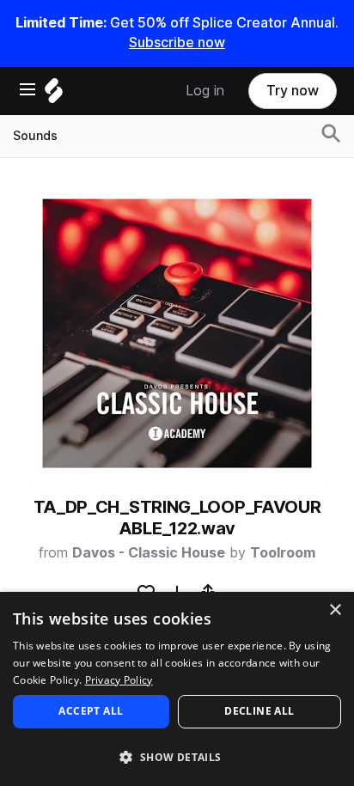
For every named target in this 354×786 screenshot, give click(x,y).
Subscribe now (177, 42)
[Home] (54, 94)
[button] (177, 756)
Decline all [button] (259, 711)
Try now (292, 90)
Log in (205, 90)
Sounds (35, 136)
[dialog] (177, 689)
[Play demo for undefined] (177, 333)
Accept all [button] (90, 711)
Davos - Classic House (148, 553)
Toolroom (282, 553)
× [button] (334, 610)
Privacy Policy (119, 680)
